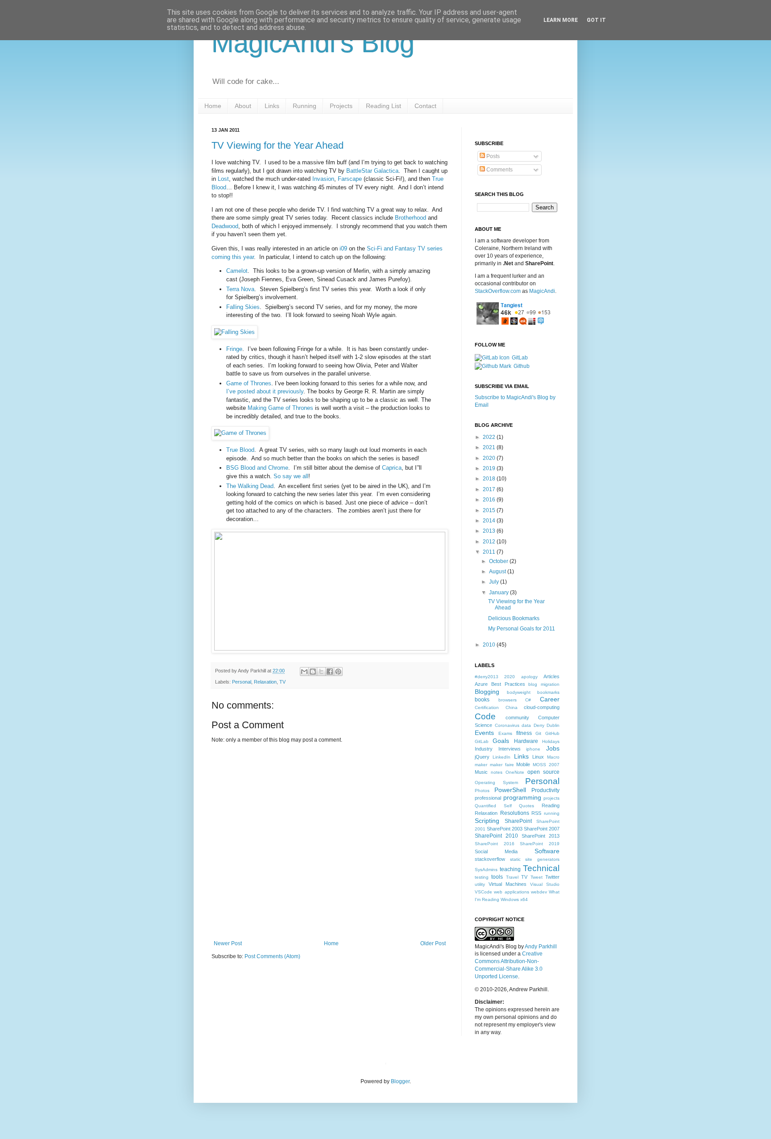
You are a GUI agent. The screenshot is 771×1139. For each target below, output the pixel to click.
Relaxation (265, 681)
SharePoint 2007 (542, 828)
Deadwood (224, 226)
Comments (499, 170)
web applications (511, 891)
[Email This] (304, 671)
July (494, 582)
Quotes (526, 805)
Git (538, 733)
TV (282, 681)
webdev (539, 891)
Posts (492, 156)
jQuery (482, 756)
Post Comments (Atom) (272, 956)
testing (482, 877)
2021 (490, 447)
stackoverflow (490, 859)
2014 (490, 520)
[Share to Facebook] (329, 671)
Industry (484, 748)
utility (480, 884)
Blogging (487, 691)
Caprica (392, 467)
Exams (505, 733)
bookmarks (548, 692)
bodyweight (519, 692)
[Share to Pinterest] (338, 671)
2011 (490, 552)
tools (497, 877)
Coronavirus (507, 725)
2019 (490, 468)
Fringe (234, 349)
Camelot (237, 270)
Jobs (553, 748)
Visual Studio (545, 884)
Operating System (496, 782)
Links (521, 756)
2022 (490, 437)
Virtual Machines (507, 884)
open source (543, 772)
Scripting (487, 820)
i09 (343, 248)
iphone (533, 749)
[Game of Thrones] (240, 433)
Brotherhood (410, 217)
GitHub (552, 733)
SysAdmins (486, 869)
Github (522, 366)
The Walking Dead (250, 486)
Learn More (560, 20)
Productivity (545, 790)
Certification (487, 707)
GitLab (520, 358)
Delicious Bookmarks (513, 618)
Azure (481, 684)
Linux (538, 756)
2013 (490, 531)
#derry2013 (486, 676)
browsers (507, 699)
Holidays (551, 741)
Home (331, 943)
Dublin (553, 725)
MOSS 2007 (546, 764)
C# (528, 699)
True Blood (240, 449)
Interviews (509, 748)
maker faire (502, 764)
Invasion (323, 178)
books (482, 700)
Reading (551, 805)
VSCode (483, 891)
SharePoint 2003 (504, 828)
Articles (551, 676)
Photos (482, 790)
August (498, 571)
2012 (490, 541)
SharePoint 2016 (494, 843)
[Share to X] (321, 671)
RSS (536, 813)
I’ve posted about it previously (264, 391)
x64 (524, 899)
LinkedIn (501, 757)
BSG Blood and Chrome (257, 467)
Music (481, 772)
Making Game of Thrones (280, 408)
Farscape (350, 178)
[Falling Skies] (234, 332)
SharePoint (518, 821)
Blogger (400, 1081)
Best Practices (508, 684)
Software (547, 851)
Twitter (552, 877)
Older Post (433, 943)
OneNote (515, 772)
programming (522, 797)
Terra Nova (240, 289)
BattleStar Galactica (372, 170)
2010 (490, 645)
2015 (490, 510)
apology (529, 676)
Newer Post (228, 943)
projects (551, 798)
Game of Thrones (248, 383)
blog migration (544, 684)
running (552, 813)
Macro (553, 757)
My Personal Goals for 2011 (521, 629)
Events (484, 732)
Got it (596, 20)
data (526, 725)
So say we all (291, 476)
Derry (539, 725)
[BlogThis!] (312, 671)
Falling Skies (243, 307)
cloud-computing (542, 707)
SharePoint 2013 (541, 836)
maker (481, 764)
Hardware (526, 741)
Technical (541, 868)
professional (488, 798)
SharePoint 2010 (496, 836)
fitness (524, 733)
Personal (241, 681)
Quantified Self (493, 805)
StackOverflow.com (498, 291)
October (499, 561)
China (512, 707)
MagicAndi (542, 291)
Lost (223, 178)
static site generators (535, 859)
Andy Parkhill (541, 946)
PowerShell (510, 789)
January (499, 592)
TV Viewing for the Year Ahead (277, 145)
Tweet (537, 877)
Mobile (523, 764)
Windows (510, 899)
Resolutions (514, 813)
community (517, 717)
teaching (510, 869)
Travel (512, 877)
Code (485, 716)
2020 (490, 458)
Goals (501, 740)
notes (496, 772)
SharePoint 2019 (540, 843)
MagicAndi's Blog (313, 43)
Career (550, 699)
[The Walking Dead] (329, 648)
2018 (490, 479)
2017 (490, 489)
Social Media (496, 851)
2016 (490, 499)
